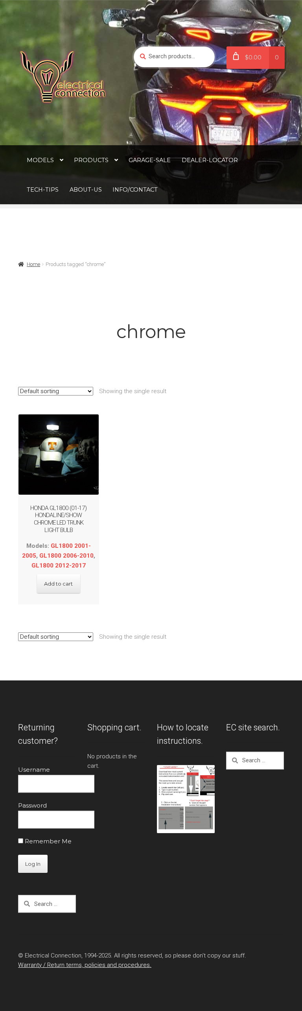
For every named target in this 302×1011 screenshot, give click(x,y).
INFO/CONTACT (135, 189)
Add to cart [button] (58, 583)
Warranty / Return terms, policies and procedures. (84, 964)
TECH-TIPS (43, 189)
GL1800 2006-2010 (66, 555)
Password (32, 805)
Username (34, 769)
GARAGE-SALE (150, 160)
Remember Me (47, 841)
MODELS (40, 160)
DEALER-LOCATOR (210, 160)
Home (33, 264)
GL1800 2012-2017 (58, 565)
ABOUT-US (86, 189)
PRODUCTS (91, 160)
